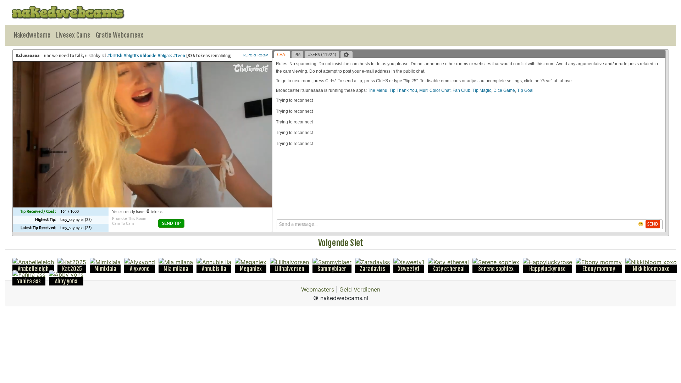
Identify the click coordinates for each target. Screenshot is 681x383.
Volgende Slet (340, 243)
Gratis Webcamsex (119, 35)
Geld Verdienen (359, 289)
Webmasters (317, 289)
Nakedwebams (32, 35)
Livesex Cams (73, 35)
